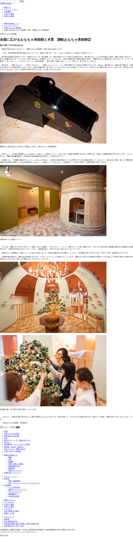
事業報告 (11, 468)
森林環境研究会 (14, 466)
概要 (10, 457)
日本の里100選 (13, 496)
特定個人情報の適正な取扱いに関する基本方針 (21, 524)
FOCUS (7, 442)
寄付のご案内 (9, 16)
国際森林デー (13, 494)
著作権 (6, 519)
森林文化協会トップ (11, 23)
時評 (5, 438)
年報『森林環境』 (15, 481)
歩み (10, 459)
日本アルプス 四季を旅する (15, 449)
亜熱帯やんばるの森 (11, 436)
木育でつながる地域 (11, 434)
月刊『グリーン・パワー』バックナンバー (24, 483)
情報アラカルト (10, 500)
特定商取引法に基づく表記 (14, 526)
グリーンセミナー (15, 492)
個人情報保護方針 (10, 521)
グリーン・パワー (10, 9)
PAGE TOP (4, 535)
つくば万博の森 (14, 487)
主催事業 (7, 12)
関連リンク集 (9, 513)
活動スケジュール (15, 470)
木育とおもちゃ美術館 (12, 28)
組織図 (10, 462)
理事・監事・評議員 (15, 464)
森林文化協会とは (10, 455)
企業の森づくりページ (12, 473)
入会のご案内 (9, 14)
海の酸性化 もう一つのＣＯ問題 (17, 444)
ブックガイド (9, 502)
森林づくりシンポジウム (17, 490)
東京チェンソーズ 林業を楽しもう (17, 440)
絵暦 (5, 431)
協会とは (7, 7)
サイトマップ (9, 517)
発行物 (6, 479)
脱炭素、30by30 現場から (14, 447)
